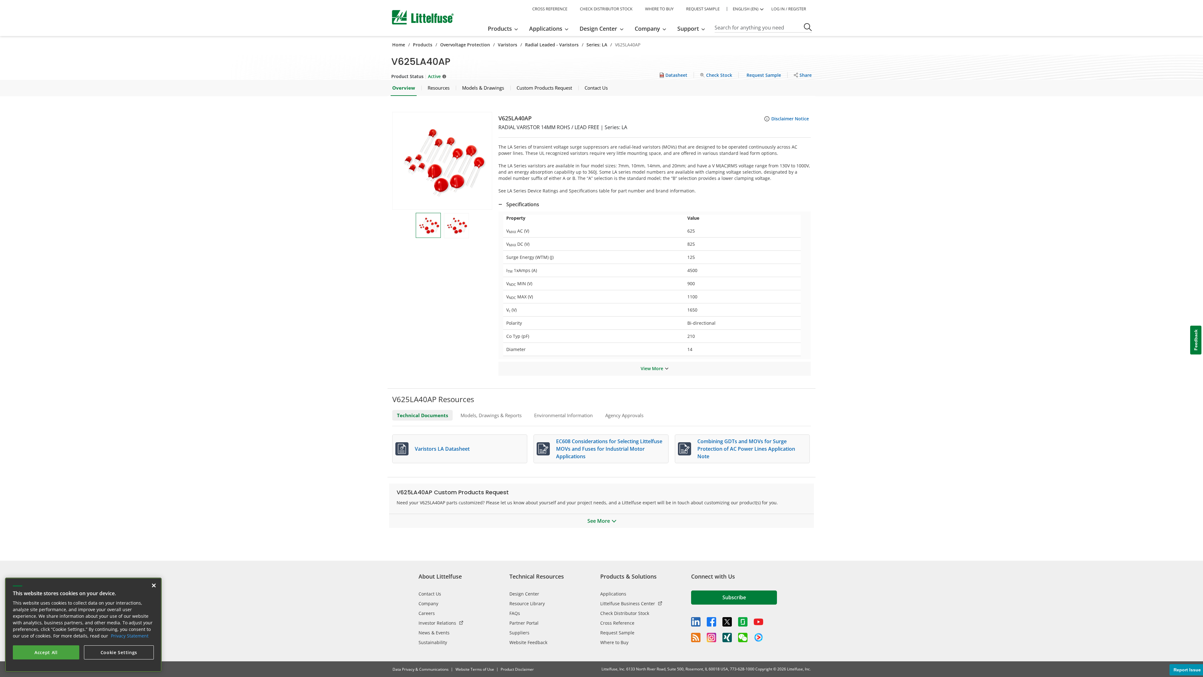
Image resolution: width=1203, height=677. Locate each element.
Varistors (507, 45)
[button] (442, 160)
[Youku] (758, 637)
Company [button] (647, 28)
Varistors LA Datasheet (442, 448)
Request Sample (617, 633)
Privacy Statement (129, 636)
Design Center (524, 594)
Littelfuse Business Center (627, 603)
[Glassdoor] (742, 622)
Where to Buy (614, 642)
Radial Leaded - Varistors (552, 45)
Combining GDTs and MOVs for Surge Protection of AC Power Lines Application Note (746, 449)
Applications (613, 594)
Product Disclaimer (517, 669)
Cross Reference (617, 623)
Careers (427, 613)
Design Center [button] (598, 28)
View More (652, 368)
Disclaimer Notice (790, 119)
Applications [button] (545, 28)
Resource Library (527, 603)
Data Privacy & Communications (421, 669)
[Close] (154, 585)
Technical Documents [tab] (422, 415)
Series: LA (596, 45)
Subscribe (734, 597)
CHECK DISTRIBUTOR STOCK (606, 9)
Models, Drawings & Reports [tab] (491, 415)
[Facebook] (711, 622)
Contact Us (430, 594)
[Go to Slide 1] (428, 225)
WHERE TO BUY (659, 9)
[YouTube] (758, 622)
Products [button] (500, 28)
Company (428, 603)
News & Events (434, 633)
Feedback (1195, 340)
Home (398, 45)
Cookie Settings (119, 652)
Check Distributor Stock (624, 613)
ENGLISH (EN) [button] (745, 9)
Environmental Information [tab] (563, 415)
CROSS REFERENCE (549, 9)
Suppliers (519, 633)
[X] (727, 622)
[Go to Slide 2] (456, 225)
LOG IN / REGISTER (788, 9)
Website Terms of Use (475, 669)
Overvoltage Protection (465, 45)
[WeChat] (742, 637)
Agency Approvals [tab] (624, 415)
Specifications (522, 204)
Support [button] (688, 28)
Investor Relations (437, 623)
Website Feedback (528, 642)
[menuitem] (504, 28)
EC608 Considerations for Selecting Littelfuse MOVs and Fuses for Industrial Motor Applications (609, 449)
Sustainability (433, 642)
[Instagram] (711, 637)
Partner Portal (524, 623)
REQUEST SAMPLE (703, 9)
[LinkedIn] (695, 622)
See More (598, 520)
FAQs (514, 613)
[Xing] (727, 637)
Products (422, 45)
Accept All (46, 652)
